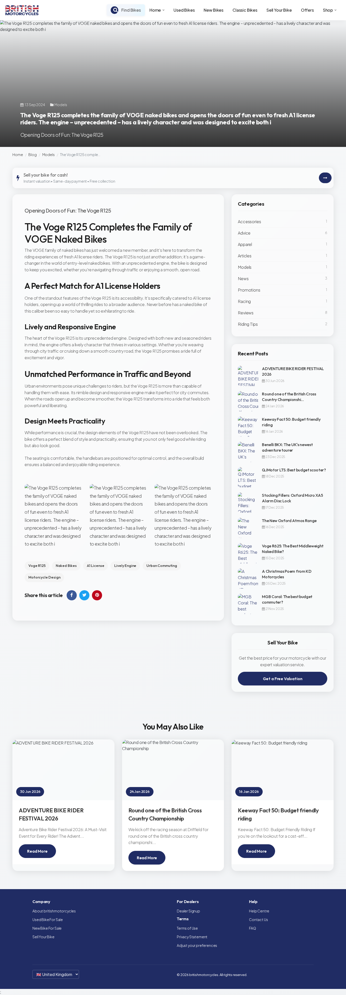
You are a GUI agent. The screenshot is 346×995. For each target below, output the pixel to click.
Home (155, 10)
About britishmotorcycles (54, 911)
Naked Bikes (66, 565)
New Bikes (213, 10)
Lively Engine (125, 565)
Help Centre (259, 911)
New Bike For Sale (47, 928)
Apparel (245, 244)
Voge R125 (37, 565)
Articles (245, 255)
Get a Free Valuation (282, 678)
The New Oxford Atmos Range (289, 520)
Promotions (249, 290)
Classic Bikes (245, 10)
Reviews (246, 312)
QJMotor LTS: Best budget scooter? (294, 469)
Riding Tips (248, 324)
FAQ (252, 928)
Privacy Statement (192, 936)
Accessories (249, 221)
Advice (244, 233)
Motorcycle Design (44, 577)
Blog (32, 154)
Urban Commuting (161, 565)
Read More (37, 851)
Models (48, 154)
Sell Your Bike (279, 10)
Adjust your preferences (197, 945)
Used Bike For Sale (47, 919)
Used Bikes (184, 10)
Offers (307, 10)
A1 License (95, 565)
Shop (328, 10)
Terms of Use (187, 928)
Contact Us (258, 919)
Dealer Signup (188, 911)
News (243, 278)
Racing (244, 301)
